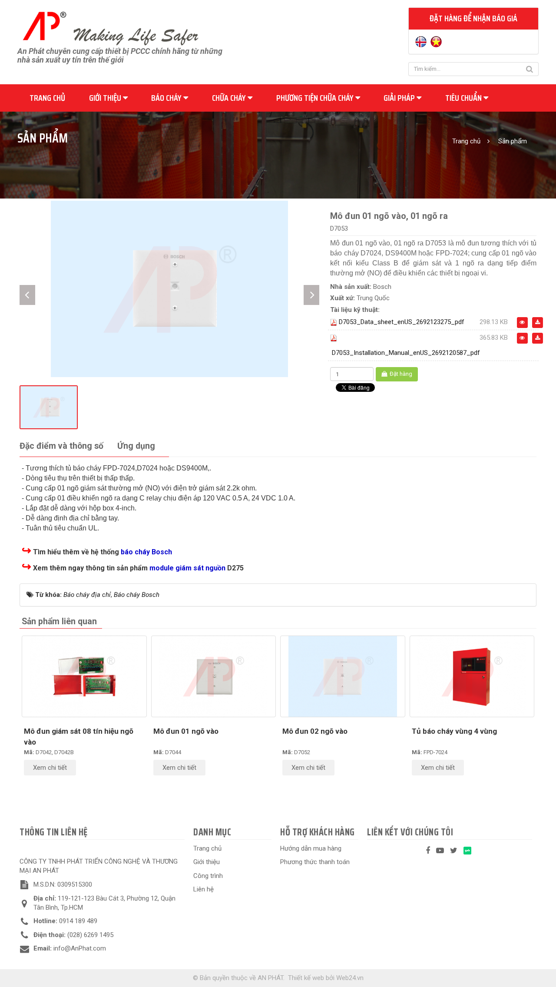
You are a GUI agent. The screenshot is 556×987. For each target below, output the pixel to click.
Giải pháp (400, 98)
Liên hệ (203, 889)
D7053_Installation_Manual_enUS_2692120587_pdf (406, 353)
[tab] (61, 446)
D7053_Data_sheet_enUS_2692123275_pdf (401, 322)
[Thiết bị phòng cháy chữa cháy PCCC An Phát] (110, 27)
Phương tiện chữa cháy (315, 98)
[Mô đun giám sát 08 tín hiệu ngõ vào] (84, 676)
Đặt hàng (400, 374)
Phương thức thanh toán (315, 862)
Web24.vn (350, 978)
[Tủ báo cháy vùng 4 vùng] (472, 676)
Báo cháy (167, 98)
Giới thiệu (106, 98)
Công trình (208, 876)
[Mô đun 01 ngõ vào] (214, 676)
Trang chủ (47, 98)
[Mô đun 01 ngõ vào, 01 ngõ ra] (169, 288)
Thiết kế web (306, 978)
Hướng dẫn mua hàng (310, 848)
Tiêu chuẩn (464, 98)
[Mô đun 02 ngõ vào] (343, 676)
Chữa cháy (230, 98)
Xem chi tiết (50, 768)
